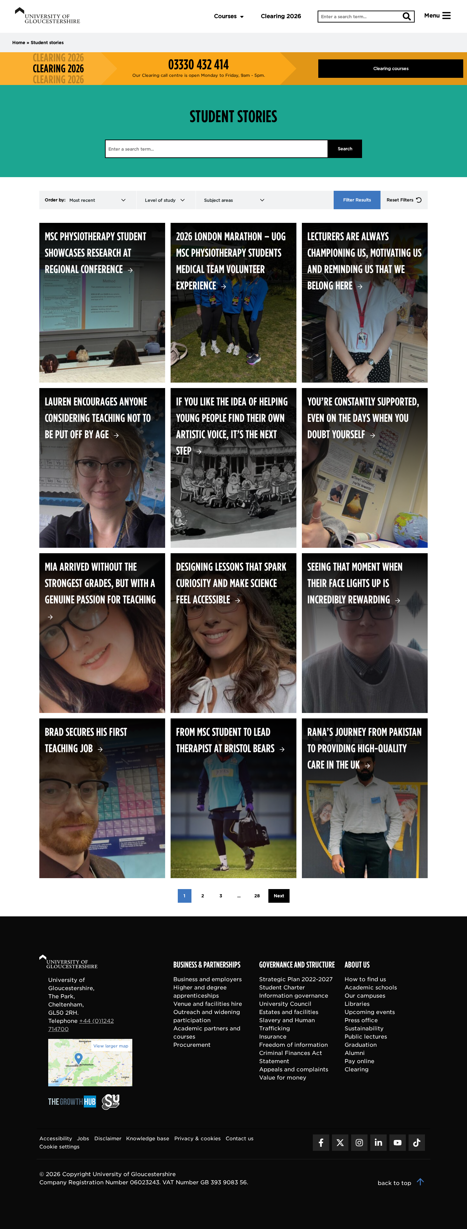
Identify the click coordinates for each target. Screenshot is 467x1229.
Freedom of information (293, 1045)
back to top (395, 1183)
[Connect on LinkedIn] (378, 1142)
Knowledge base (147, 1138)
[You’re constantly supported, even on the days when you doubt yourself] (365, 468)
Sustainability (364, 1028)
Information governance (293, 995)
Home (18, 42)
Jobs (83, 1138)
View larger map (110, 1045)
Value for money (282, 1077)
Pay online (359, 1061)
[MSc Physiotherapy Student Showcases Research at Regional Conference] (102, 303)
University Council (285, 1004)
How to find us (365, 979)
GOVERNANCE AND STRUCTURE (297, 965)
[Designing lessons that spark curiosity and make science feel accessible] (233, 633)
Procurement (192, 1045)
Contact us (240, 1138)
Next (279, 895)
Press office (361, 1020)
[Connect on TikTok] (417, 1142)
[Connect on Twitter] (340, 1142)
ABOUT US (357, 965)
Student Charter (282, 987)
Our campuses (365, 995)
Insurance (272, 1036)
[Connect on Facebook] (321, 1142)
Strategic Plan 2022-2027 (296, 979)
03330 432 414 (198, 64)
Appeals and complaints (293, 1069)
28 (257, 895)
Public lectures (366, 1036)
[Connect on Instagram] (359, 1142)
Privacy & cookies (197, 1138)
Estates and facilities (288, 1012)
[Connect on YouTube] (397, 1142)
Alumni (355, 1053)
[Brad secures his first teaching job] (102, 798)
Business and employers (207, 979)
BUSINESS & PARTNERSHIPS (206, 965)
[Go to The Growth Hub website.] (74, 1108)
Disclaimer (107, 1138)
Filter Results (357, 199)
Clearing (357, 1069)
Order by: (55, 199)
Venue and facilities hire (207, 1004)
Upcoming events (370, 1012)
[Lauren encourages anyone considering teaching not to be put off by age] (102, 468)
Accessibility (55, 1138)
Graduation (361, 1045)
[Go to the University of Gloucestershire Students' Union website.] (110, 1108)
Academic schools (371, 987)
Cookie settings (59, 1146)
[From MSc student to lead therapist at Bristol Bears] (233, 798)
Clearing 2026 (281, 16)
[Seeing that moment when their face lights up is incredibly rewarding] (365, 633)
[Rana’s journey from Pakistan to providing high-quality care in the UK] (365, 798)
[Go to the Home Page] (74, 963)
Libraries (357, 1004)
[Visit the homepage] (47, 16)
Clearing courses (391, 68)
